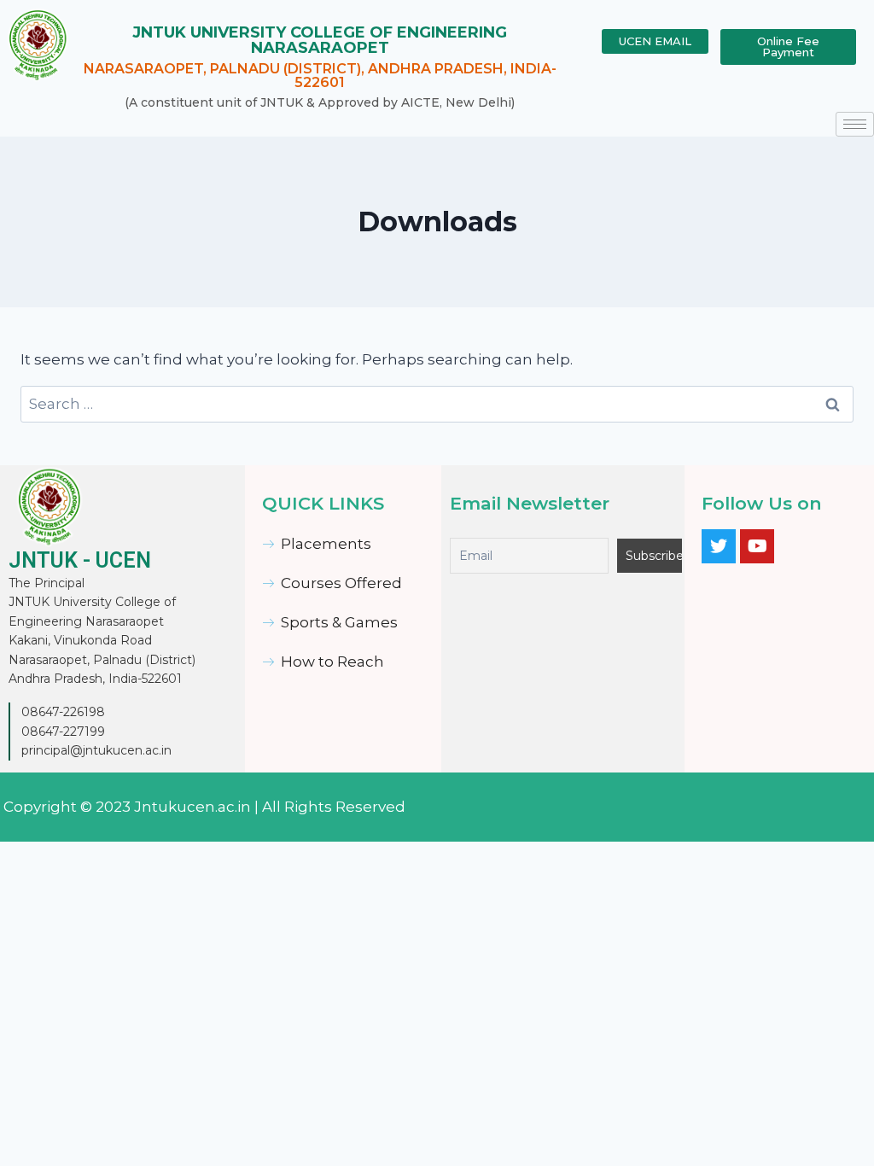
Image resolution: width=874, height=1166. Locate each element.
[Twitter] (719, 546)
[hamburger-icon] (855, 124)
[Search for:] (437, 403)
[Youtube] (757, 546)
